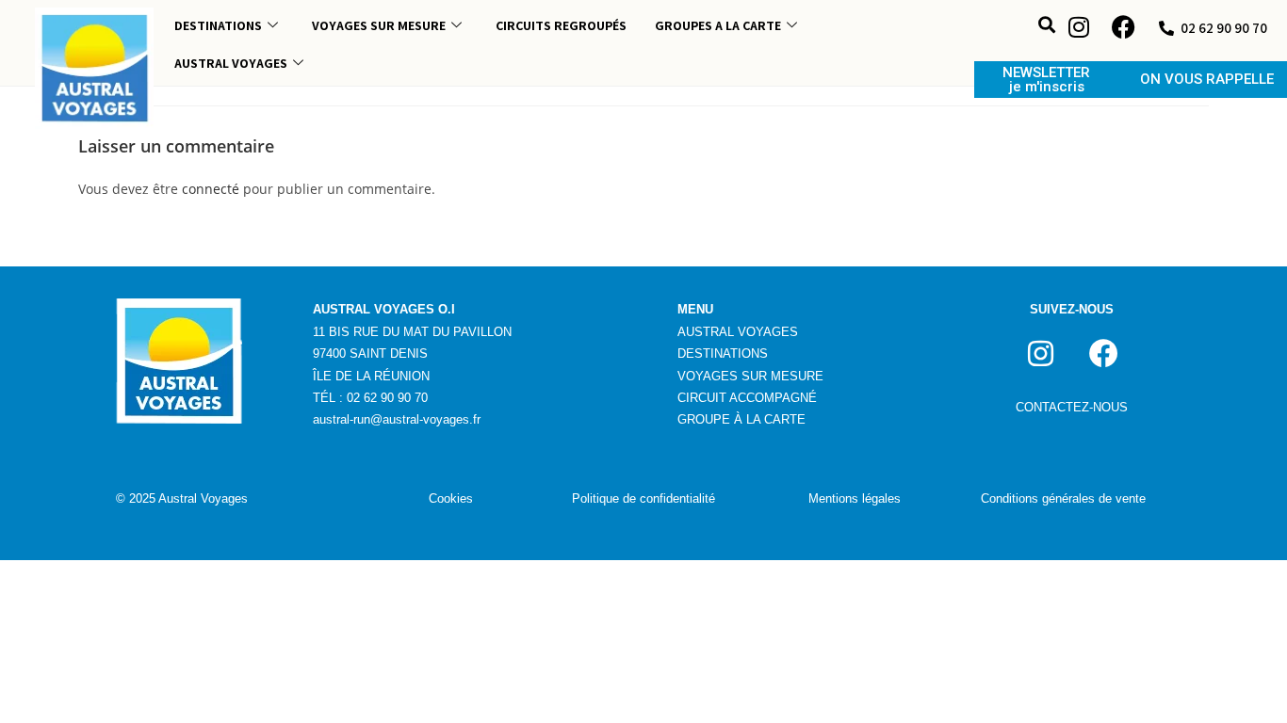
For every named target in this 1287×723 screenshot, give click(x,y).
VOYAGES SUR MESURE (379, 25)
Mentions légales (854, 498)
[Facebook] (1124, 27)
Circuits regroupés (561, 25)
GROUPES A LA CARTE (718, 25)
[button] (1047, 24)
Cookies (451, 498)
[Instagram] (1078, 27)
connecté (210, 189)
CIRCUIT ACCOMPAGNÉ (747, 398)
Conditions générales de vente (1063, 498)
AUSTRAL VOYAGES (230, 63)
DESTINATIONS (218, 25)
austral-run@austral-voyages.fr (397, 419)
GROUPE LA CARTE (741, 419)
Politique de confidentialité (643, 498)
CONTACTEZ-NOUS (1072, 407)
